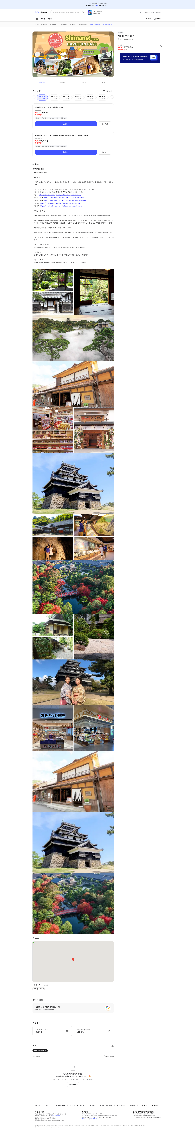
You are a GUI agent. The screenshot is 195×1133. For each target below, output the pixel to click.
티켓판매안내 (121, 1105)
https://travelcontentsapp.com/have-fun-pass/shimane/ (64, 198)
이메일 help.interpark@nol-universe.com (105, 1115)
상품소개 (63, 82)
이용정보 (83, 82)
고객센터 (143, 1105)
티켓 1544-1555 (97, 1114)
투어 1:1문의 (85, 1118)
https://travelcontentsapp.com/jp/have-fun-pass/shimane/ (61, 206)
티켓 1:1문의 (93, 1118)
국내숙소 (73, 24)
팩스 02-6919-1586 (87, 1115)
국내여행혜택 (107, 24)
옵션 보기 (66, 124)
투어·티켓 (64, 24)
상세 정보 (104, 124)
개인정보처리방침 (60, 1105)
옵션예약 (42, 82)
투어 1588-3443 (87, 1114)
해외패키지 (54, 24)
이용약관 (47, 1105)
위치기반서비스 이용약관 (77, 1105)
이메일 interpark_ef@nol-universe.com (144, 1115)
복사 (46, 985)
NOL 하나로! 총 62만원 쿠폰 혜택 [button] (65, 12)
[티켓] (49, 18)
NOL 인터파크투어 (40, 1050)
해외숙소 (44, 24)
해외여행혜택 (95, 24)
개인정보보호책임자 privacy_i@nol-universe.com (146, 1117)
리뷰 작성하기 (73, 1084)
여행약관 (92, 1105)
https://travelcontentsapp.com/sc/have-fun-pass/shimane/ (65, 200)
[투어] (43, 18)
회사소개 (37, 1105)
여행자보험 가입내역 (106, 1105)
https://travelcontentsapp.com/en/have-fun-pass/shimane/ (60, 195)
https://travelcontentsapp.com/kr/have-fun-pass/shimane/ (61, 203)
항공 (37, 24)
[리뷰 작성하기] (112, 1045)
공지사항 (132, 1105)
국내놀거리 (83, 24)
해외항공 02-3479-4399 (89, 1117)
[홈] (37, 18)
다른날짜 (109, 91)
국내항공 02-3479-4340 (104, 1117)
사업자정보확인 (56, 1115)
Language (155, 1105)
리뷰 (103, 82)
